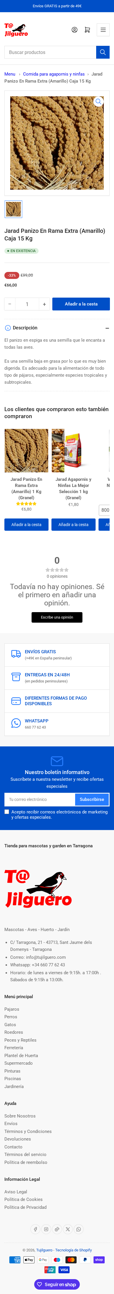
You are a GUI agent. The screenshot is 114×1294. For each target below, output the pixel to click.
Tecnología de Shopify (73, 1250)
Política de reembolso (25, 1162)
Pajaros (11, 1009)
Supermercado (18, 1063)
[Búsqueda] (102, 52)
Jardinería (14, 1086)
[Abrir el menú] (103, 29)
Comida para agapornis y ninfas (54, 74)
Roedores (13, 1032)
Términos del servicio (25, 1154)
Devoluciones (17, 1139)
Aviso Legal (15, 1192)
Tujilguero (44, 1250)
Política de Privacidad (25, 1207)
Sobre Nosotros (20, 1116)
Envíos (11, 1123)
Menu (9, 74)
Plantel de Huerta (21, 1055)
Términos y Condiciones (28, 1131)
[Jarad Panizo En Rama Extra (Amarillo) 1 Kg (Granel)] (26, 450)
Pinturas (12, 1071)
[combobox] (57, 52)
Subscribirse (92, 799)
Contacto (13, 1147)
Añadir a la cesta (26, 524)
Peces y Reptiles (20, 1040)
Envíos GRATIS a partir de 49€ (57, 6)
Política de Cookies (23, 1199)
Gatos (10, 1024)
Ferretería (13, 1047)
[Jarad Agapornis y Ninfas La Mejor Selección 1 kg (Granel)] (73, 450)
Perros (10, 1016)
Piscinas (12, 1078)
